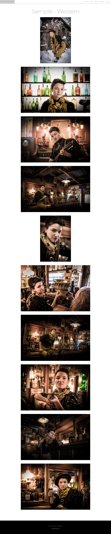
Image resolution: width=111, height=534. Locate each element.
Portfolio (96, 1)
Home (87, 1)
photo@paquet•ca (55, 528)
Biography (102, 1)
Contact (108, 1)
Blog (91, 1)
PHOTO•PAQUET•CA (7, 1)
